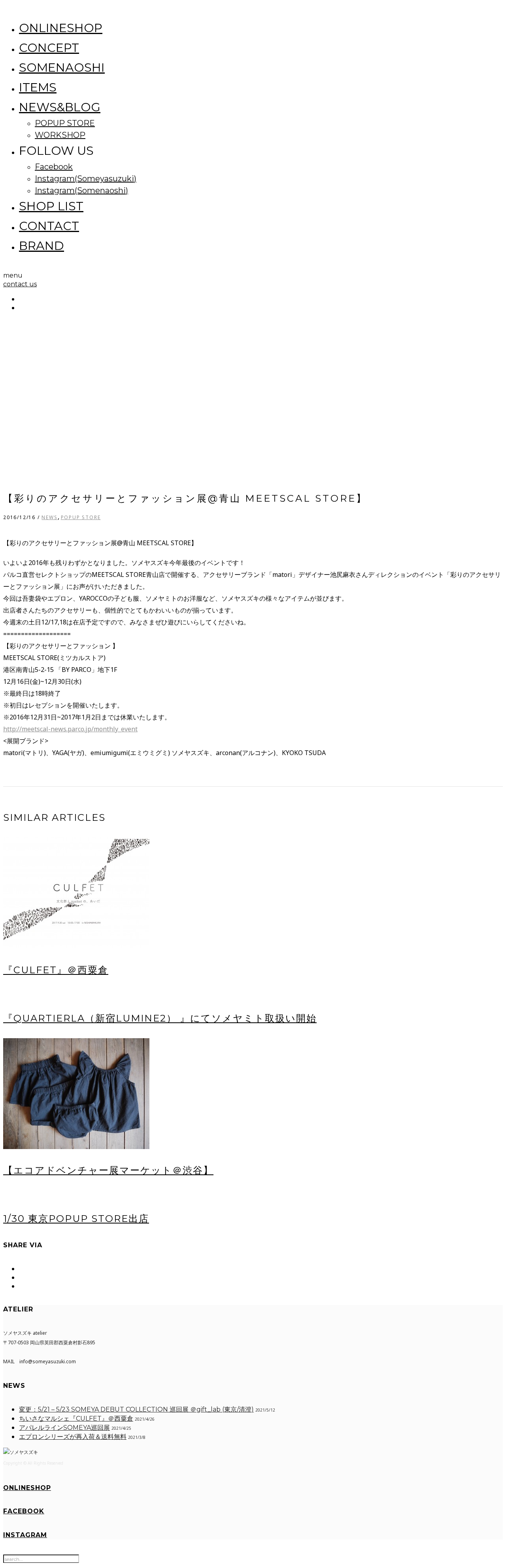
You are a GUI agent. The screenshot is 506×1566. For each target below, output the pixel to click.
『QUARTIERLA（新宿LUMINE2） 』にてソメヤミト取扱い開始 (160, 1018)
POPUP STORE (65, 123)
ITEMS (38, 87)
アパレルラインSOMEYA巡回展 (64, 1427)
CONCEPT (49, 47)
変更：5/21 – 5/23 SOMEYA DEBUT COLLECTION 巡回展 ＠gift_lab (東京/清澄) (136, 1409)
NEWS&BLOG (59, 107)
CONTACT (49, 226)
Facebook (54, 166)
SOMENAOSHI (62, 67)
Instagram (25, 1535)
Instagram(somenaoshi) (81, 190)
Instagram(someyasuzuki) (85, 178)
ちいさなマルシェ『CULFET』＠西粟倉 (76, 1418)
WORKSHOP (60, 135)
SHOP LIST (51, 206)
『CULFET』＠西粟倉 (55, 970)
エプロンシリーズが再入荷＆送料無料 (72, 1436)
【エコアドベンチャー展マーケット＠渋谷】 (108, 1170)
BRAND (41, 245)
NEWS (49, 517)
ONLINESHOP (60, 28)
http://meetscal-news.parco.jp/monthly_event (70, 729)
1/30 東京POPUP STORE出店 (76, 1218)
